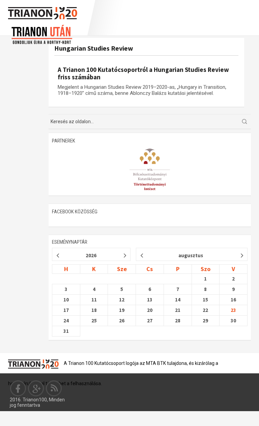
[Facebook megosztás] (18, 388)
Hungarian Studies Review (93, 48)
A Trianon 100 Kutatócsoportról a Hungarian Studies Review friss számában (143, 73)
